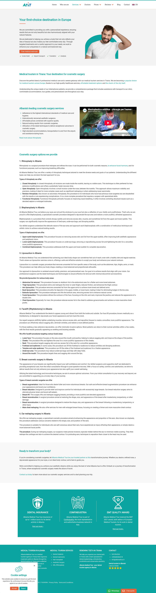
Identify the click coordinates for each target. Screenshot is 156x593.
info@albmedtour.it (118, 560)
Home (54, 5)
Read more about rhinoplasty (30, 138)
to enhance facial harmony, (118, 166)
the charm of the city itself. (116, 83)
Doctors (87, 5)
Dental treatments (59, 557)
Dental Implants (58, 554)
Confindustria (69, 520)
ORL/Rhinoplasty (58, 565)
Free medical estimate (29, 51)
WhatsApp (115, 591)
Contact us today (25, 475)
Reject (23, 588)
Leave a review (114, 566)
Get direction (116, 554)
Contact (127, 5)
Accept (14, 588)
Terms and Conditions (66, 582)
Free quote (130, 591)
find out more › (37, 526)
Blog (118, 5)
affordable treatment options (91, 83)
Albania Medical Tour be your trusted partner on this (71, 458)
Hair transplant (58, 560)
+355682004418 (117, 557)
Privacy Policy (53, 582)
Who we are (64, 5)
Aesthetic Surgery (58, 562)
